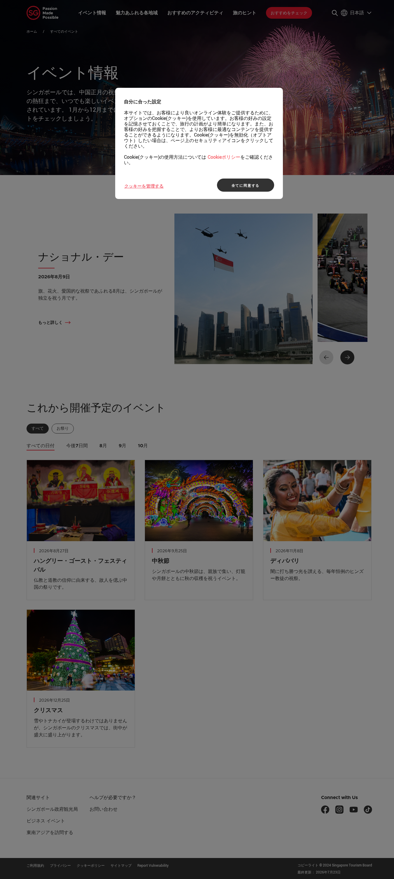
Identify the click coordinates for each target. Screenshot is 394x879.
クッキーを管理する (144, 186)
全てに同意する (246, 185)
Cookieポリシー (224, 157)
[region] (199, 143)
